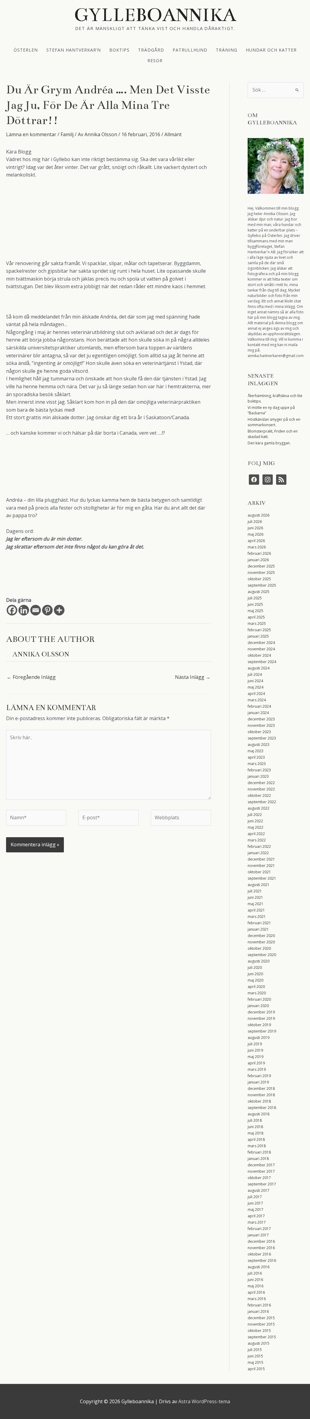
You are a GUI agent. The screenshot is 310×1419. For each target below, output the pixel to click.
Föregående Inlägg (31, 677)
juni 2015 (255, 1356)
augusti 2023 (258, 744)
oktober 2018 (259, 1101)
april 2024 (256, 693)
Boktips (119, 49)
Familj (67, 134)
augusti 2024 (258, 668)
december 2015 (261, 1317)
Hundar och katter (271, 49)
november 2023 (261, 725)
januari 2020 (258, 1005)
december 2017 (261, 1165)
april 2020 (256, 986)
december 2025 (261, 566)
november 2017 (261, 1171)
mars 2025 (257, 623)
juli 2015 (255, 1349)
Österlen (26, 49)
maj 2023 (255, 750)
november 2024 (261, 649)
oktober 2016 (259, 1254)
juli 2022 (255, 814)
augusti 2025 (258, 591)
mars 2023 (257, 763)
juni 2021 (255, 897)
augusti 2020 (258, 961)
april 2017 (256, 1215)
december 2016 (261, 1241)
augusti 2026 (258, 515)
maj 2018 (255, 1133)
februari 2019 (259, 1075)
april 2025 (256, 617)
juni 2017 (255, 1203)
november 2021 (261, 865)
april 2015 (256, 1368)
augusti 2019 (258, 1037)
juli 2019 (255, 1044)
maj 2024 (255, 687)
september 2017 (262, 1184)
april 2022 (256, 833)
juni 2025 (255, 604)
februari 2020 (259, 999)
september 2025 (262, 585)
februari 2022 (259, 846)
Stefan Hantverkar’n (73, 49)
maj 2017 (255, 1209)
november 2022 (261, 789)
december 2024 (261, 642)
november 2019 (261, 1018)
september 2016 (262, 1260)
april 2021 (256, 910)
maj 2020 (255, 980)
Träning (226, 49)
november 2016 (261, 1247)
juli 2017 (255, 1196)
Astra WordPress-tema (204, 1401)
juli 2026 (255, 521)
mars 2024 (257, 700)
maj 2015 (255, 1362)
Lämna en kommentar (31, 134)
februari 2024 (259, 706)
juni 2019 (255, 1050)
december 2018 (261, 1088)
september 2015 (262, 1337)
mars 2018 (257, 1145)
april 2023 (256, 757)
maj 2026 (255, 534)
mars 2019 (257, 1069)
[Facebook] (12, 610)
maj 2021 (255, 903)
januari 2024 (258, 712)
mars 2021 (257, 916)
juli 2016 (255, 1273)
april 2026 (256, 540)
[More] (59, 610)
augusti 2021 (258, 884)
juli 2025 (255, 598)
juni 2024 (255, 680)
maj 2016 (255, 1286)
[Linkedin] (23, 610)
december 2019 (261, 1012)
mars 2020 (257, 993)
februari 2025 (259, 629)
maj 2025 (255, 610)
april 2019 (256, 1063)
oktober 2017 (259, 1177)
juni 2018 (255, 1126)
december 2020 (261, 935)
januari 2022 (258, 852)
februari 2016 (259, 1305)
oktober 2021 (259, 872)
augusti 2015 (258, 1343)
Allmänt (173, 134)
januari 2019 (258, 1082)
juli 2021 (255, 891)
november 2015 (261, 1324)
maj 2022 (255, 827)
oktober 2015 (259, 1330)
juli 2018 (255, 1120)
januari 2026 (258, 559)
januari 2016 (258, 1311)
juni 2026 (255, 528)
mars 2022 (257, 840)
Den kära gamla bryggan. (269, 443)
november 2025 (261, 572)
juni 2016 (255, 1279)
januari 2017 (258, 1235)
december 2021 (261, 859)
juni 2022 (255, 821)
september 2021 (262, 878)
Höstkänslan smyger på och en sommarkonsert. (274, 422)
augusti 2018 (258, 1114)
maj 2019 (255, 1056)
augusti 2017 (258, 1190)
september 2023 (262, 738)
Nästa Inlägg (192, 677)
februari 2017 (259, 1228)
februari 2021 (259, 922)
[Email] (35, 610)
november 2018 (261, 1094)
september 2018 (262, 1107)
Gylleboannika (155, 15)
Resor (155, 60)
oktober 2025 (259, 578)
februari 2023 (259, 770)
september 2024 (262, 661)
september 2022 (262, 801)
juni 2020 (255, 973)
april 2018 (256, 1139)
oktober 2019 (259, 1024)
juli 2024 (255, 674)
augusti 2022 (258, 808)
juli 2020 (255, 967)
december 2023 (261, 719)
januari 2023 (258, 776)
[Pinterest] (47, 610)
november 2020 (261, 942)
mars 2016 (257, 1298)
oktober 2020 (259, 948)
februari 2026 (259, 553)
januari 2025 (258, 636)
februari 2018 (259, 1152)
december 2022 (261, 782)
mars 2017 (257, 1222)
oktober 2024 (259, 655)
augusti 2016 (258, 1266)
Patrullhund (190, 49)
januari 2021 (258, 929)
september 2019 (262, 1031)
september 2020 (262, 954)
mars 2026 (257, 547)
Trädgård (151, 49)
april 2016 (256, 1292)
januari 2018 (258, 1158)
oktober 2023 (259, 731)
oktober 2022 (259, 795)
